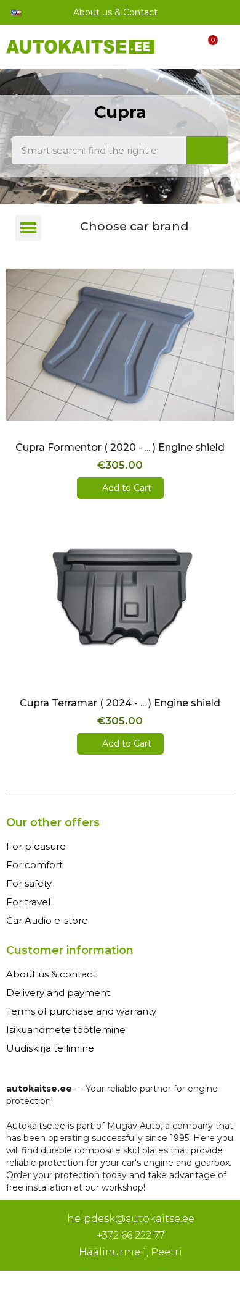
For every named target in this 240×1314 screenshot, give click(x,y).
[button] (120, 418)
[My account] (184, 48)
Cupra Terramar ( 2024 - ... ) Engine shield (120, 703)
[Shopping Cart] (206, 48)
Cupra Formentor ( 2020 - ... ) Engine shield (120, 447)
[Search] (207, 150)
